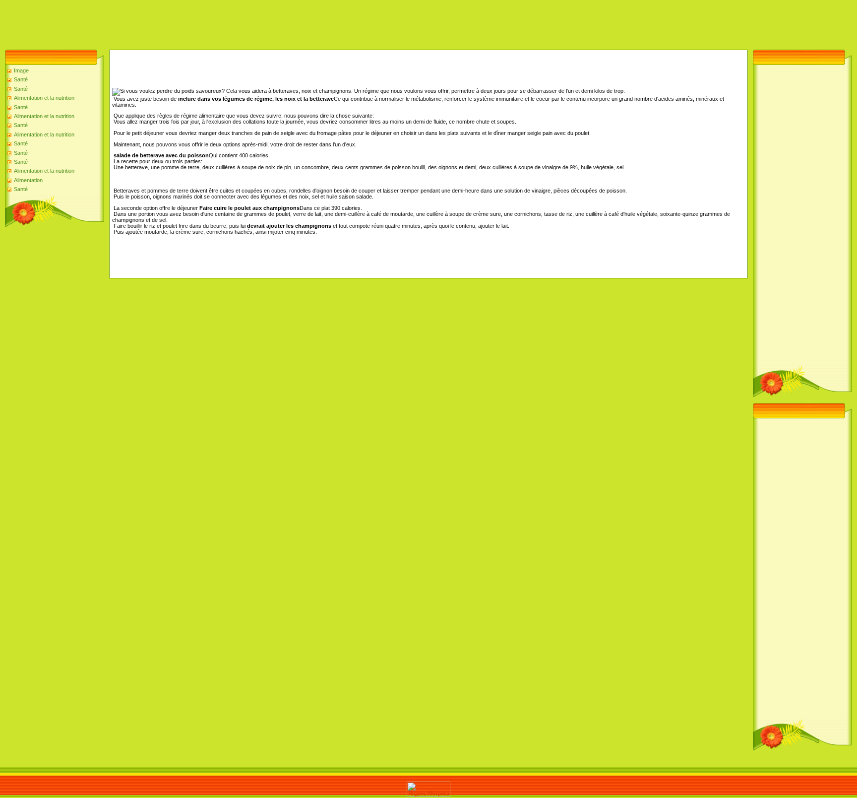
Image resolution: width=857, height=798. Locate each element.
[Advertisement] (180, 22)
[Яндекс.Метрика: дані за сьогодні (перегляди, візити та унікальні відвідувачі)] (428, 789)
